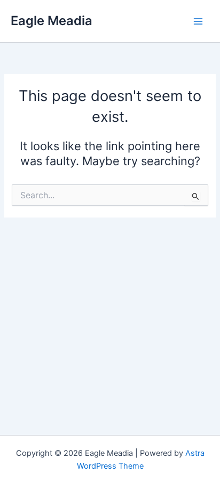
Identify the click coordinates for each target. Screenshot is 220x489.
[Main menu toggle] (198, 21)
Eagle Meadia (51, 20)
